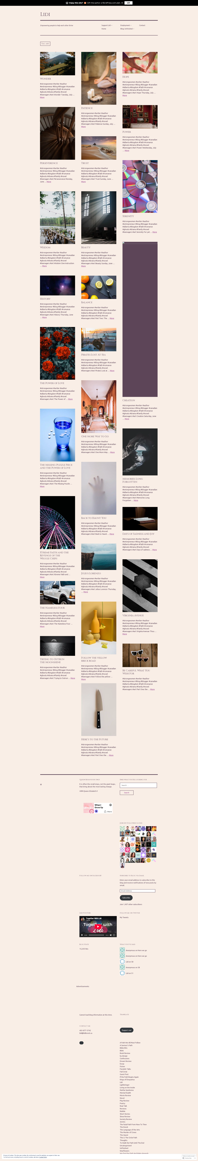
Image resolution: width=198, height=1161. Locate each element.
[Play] (82, 935)
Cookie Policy (43, 1157)
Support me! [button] (126, 1030)
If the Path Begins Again (129, 1077)
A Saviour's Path (126, 1045)
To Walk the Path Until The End (132, 1143)
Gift (128, 3)
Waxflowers (124, 1151)
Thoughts (123, 1140)
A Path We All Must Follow (130, 1043)
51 (132, 973)
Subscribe (126, 898)
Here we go (142, 950)
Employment (125, 25)
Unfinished (124, 1148)
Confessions (124, 1058)
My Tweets (124, 917)
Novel (122, 1098)
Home (104, 29)
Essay (122, 1064)
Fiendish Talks (125, 1069)
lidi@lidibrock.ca (85, 1033)
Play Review (124, 1101)
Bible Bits (123, 1048)
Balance (86, 302)
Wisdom (45, 247)
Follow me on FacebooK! (90, 875)
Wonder (45, 78)
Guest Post (124, 1074)
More (42, 97)
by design (123, 1056)
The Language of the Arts (130, 1130)
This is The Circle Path (128, 1138)
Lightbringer (124, 1085)
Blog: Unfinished (126, 29)
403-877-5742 (85, 1030)
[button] (81, 1042)
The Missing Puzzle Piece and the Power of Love (56, 466)
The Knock (124, 1127)
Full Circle (123, 1072)
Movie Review (125, 1095)
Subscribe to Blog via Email (132, 875)
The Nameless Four (52, 608)
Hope (126, 77)
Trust (85, 163)
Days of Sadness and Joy (138, 534)
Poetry (122, 1103)
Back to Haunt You (93, 518)
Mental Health (125, 1093)
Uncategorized (125, 1146)
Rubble (122, 1111)
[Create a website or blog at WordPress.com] (41, 784)
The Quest (124, 1135)
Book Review (125, 1053)
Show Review (125, 1116)
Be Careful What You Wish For (136, 672)
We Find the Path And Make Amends (134, 1153)
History (45, 299)
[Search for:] (138, 785)
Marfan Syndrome (127, 1090)
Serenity (128, 216)
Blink (122, 1051)
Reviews (123, 1109)
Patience (87, 108)
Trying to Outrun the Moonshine (52, 661)
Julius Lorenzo (91, 573)
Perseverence (49, 163)
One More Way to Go (95, 436)
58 (132, 962)
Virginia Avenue (133, 615)
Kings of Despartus (127, 1080)
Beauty (85, 247)
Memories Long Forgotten (133, 480)
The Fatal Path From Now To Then (133, 1124)
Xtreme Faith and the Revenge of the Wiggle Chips (54, 555)
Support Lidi (106, 25)
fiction (122, 1066)
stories (122, 1122)
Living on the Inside (127, 1087)
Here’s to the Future (94, 739)
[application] (98, 926)
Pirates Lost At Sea (93, 354)
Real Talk (123, 1106)
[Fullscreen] (114, 935)
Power (127, 132)
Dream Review (125, 1061)
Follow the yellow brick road (94, 659)
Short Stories (125, 1114)
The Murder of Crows (128, 1132)
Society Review (126, 1119)
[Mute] (111, 935)
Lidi (45, 14)
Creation (129, 400)
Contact (142, 25)
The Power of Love (52, 383)
